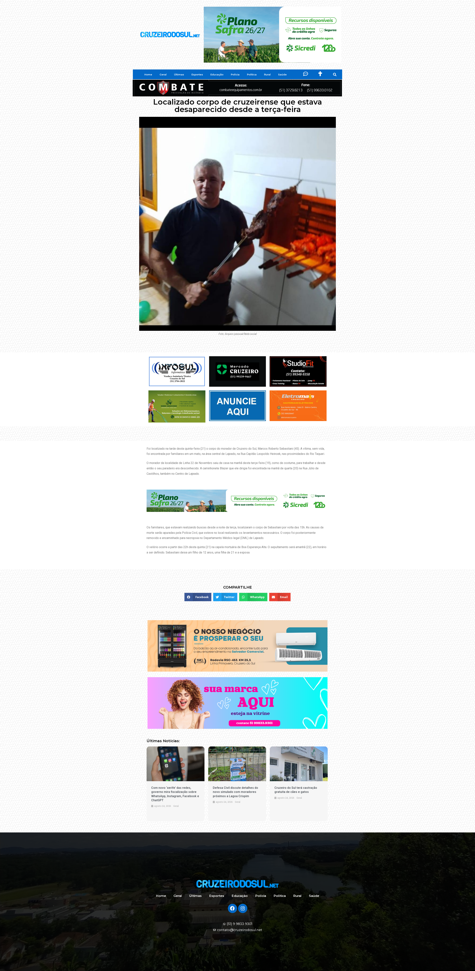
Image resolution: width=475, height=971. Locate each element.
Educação (216, 74)
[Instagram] (242, 908)
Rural (267, 74)
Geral (163, 74)
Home (148, 74)
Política (252, 74)
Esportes (197, 74)
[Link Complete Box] (175, 783)
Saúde (282, 74)
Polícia (235, 74)
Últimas (179, 74)
